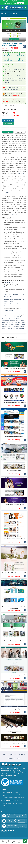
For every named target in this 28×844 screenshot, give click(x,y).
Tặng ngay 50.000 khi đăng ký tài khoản (14, 69)
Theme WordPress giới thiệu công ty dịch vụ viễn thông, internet (14, 607)
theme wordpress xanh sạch (14, 326)
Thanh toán (14, 755)
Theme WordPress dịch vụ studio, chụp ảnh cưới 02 (14, 675)
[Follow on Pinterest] (11, 831)
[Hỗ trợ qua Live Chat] (2, 416)
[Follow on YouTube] (14, 831)
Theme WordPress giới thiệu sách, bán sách (14, 368)
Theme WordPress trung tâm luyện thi (14, 436)
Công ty (15, 13)
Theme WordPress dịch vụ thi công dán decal (14, 709)
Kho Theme (9, 13)
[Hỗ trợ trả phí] (2, 424)
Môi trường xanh (21, 317)
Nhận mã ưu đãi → (16, 95)
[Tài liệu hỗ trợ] (2, 428)
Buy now (8, 123)
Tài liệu (6, 755)
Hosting (11, 310)
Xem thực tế (14, 39)
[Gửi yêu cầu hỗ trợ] (2, 420)
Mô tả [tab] (8, 132)
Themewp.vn (7, 287)
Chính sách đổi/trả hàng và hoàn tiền (12, 803)
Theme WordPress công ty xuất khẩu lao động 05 (14, 402)
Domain (6, 310)
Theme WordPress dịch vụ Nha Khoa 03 (14, 504)
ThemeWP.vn (20, 173)
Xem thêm (20, 3)
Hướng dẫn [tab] (19, 132)
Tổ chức (16, 328)
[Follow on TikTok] (5, 831)
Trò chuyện (21, 821)
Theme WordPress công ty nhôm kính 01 (14, 641)
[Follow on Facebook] (2, 831)
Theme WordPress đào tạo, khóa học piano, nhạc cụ (14, 743)
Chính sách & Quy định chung (10, 792)
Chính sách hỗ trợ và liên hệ (10, 806)
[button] (2, 7)
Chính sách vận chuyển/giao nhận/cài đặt (13, 797)
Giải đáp (23, 755)
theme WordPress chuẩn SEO (10, 319)
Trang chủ (3, 13)
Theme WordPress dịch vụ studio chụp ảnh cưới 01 (14, 573)
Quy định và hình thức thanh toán (11, 795)
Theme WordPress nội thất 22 (14, 470)
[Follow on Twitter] (8, 831)
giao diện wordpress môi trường (13, 315)
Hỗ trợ (11, 758)
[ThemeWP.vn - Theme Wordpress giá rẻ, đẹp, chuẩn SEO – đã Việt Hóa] (14, 7)
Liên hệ (18, 758)
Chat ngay (21, 826)
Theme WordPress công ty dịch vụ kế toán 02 (14, 538)
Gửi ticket (21, 816)
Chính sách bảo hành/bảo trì (10, 800)
